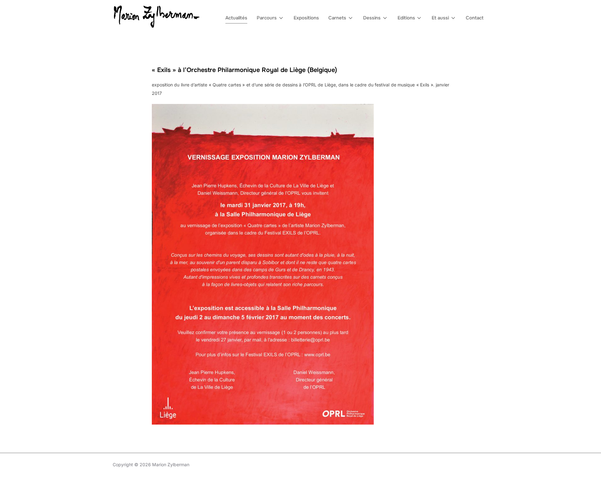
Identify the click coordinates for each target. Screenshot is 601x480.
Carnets (337, 18)
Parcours (267, 18)
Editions (406, 18)
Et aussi (440, 18)
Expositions (306, 18)
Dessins (372, 18)
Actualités (236, 18)
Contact (475, 18)
